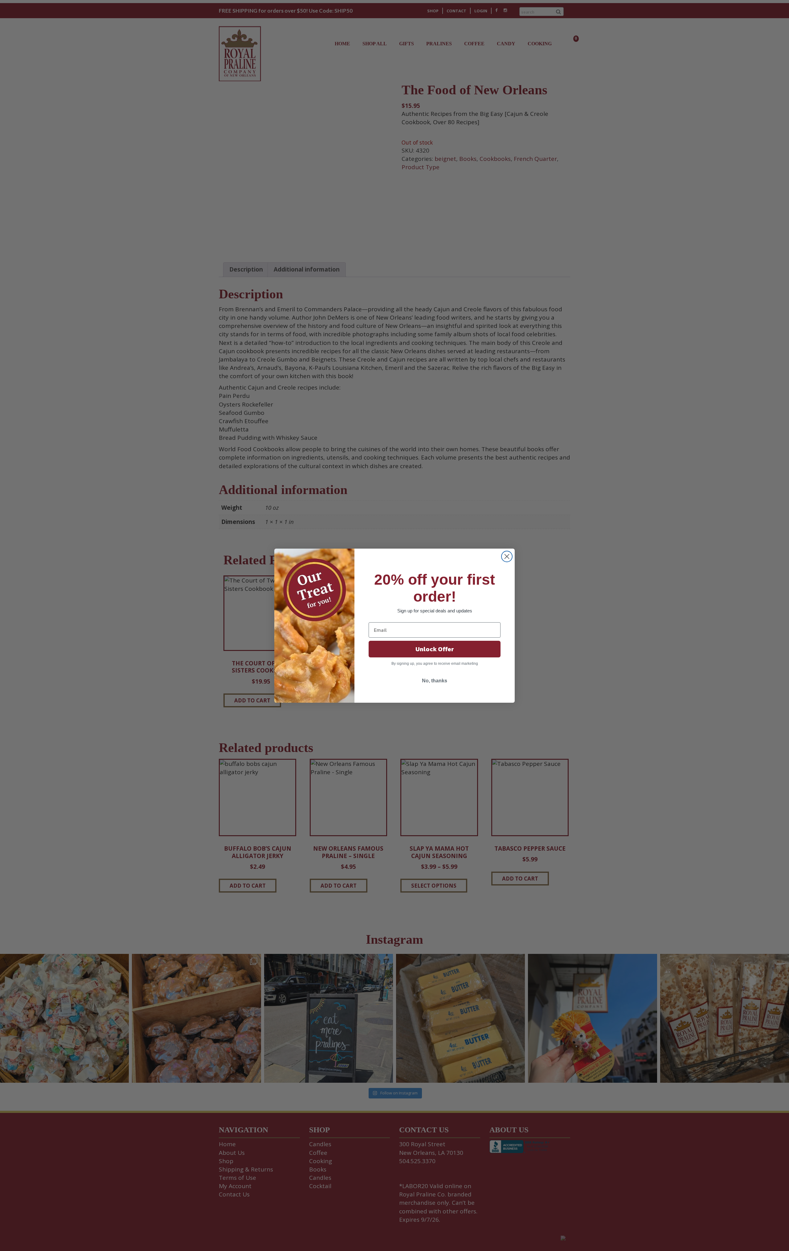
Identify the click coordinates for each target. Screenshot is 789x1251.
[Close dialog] (506, 556)
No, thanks (434, 680)
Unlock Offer (434, 649)
